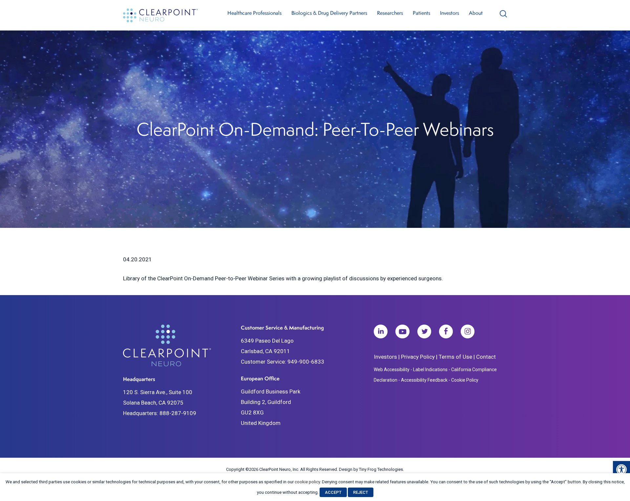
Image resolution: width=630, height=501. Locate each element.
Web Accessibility (392, 369)
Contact (486, 356)
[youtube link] (402, 333)
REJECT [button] (360, 492)
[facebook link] (446, 333)
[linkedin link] (381, 333)
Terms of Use (455, 356)
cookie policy (307, 481)
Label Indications (430, 369)
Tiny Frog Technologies (381, 469)
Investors (385, 356)
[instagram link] (467, 333)
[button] (621, 469)
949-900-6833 (305, 361)
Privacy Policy (418, 356)
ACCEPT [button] (333, 492)
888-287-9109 (177, 413)
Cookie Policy (464, 380)
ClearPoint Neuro (161, 15)
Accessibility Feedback (424, 380)
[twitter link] (424, 333)
